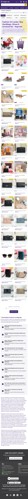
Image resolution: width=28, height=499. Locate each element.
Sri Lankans (19, 488)
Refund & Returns (14, 486)
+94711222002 (5, 474)
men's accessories (5, 416)
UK (15, 490)
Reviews (8, 486)
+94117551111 (10, 468)
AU (13, 490)
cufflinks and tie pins (17, 431)
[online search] (25, 4)
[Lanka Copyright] (2, 488)
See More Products (13, 311)
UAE (17, 490)
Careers (20, 486)
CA (18, 490)
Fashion (15, 328)
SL (12, 490)
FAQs (24, 486)
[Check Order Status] (24, 2)
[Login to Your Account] (26, 2)
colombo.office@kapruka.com (8, 471)
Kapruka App (16, 480)
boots (10, 415)
